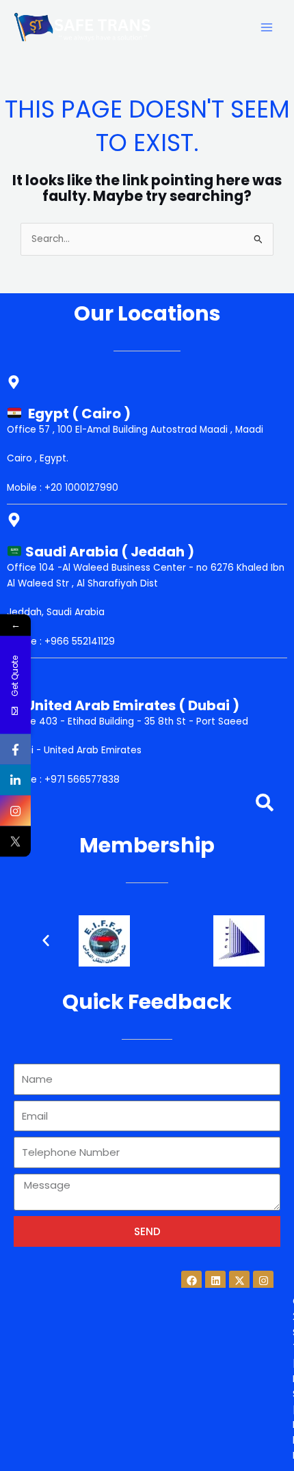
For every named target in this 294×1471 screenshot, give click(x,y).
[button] (45, 940)
